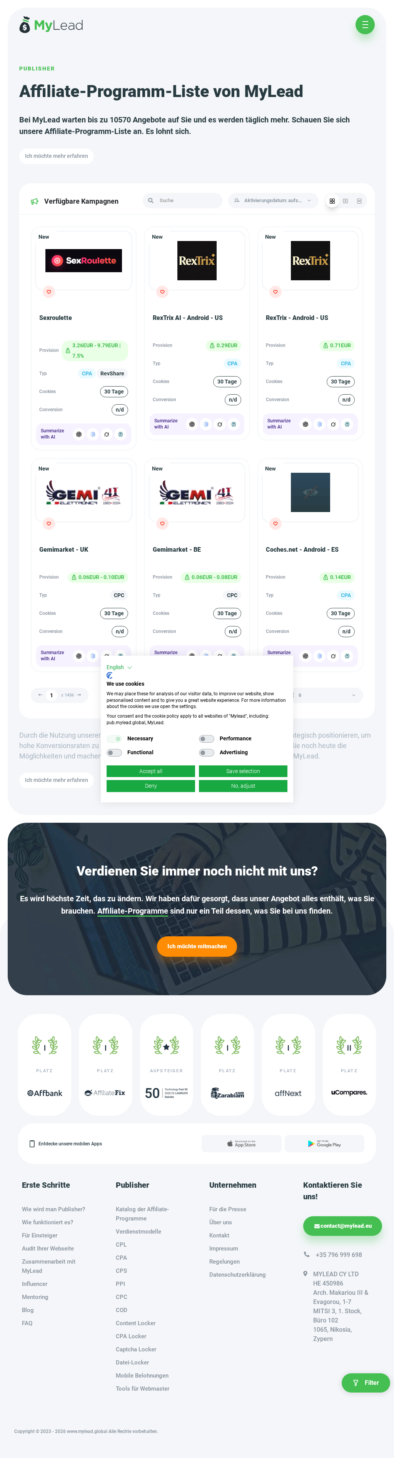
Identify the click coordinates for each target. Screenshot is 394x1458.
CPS (121, 1270)
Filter (372, 1382)
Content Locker (135, 1323)
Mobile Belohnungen (142, 1375)
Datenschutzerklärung (237, 1274)
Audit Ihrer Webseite (48, 1248)
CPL (121, 1244)
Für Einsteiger (39, 1235)
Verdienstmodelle (138, 1231)
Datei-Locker (132, 1362)
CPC (121, 1297)
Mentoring (35, 1297)
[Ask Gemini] (93, 434)
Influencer (34, 1284)
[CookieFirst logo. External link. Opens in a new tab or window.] (109, 675)
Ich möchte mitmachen (197, 946)
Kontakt (219, 1235)
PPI (120, 1284)
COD (121, 1310)
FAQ (27, 1323)
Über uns (220, 1222)
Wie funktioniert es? (47, 1222)
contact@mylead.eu (346, 1225)
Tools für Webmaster (142, 1388)
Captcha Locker (136, 1349)
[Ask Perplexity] (120, 434)
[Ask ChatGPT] (79, 434)
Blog (28, 1310)
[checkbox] (114, 739)
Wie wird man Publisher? (53, 1209)
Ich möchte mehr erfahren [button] (56, 156)
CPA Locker (131, 1336)
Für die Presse (227, 1209)
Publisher (37, 68)
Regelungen (224, 1261)
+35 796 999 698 (339, 1255)
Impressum (223, 1248)
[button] (119, 667)
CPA (121, 1257)
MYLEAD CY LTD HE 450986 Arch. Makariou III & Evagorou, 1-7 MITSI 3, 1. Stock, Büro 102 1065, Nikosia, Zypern (340, 1306)
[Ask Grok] (106, 434)
